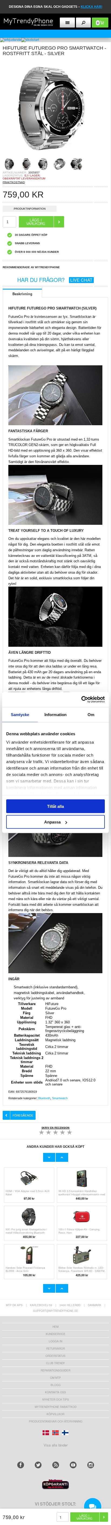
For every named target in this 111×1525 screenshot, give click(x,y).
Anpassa (52, 822)
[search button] (83, 23)
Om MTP (55, 1378)
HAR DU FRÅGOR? (54, 280)
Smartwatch (60, 1098)
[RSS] (55, 1465)
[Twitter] (38, 1465)
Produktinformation (30, 208)
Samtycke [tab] (20, 714)
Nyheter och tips (55, 1399)
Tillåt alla (55, 806)
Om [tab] (91, 714)
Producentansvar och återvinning (55, 1421)
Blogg (56, 1385)
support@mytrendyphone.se (55, 1311)
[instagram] (90, 1465)
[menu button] (67, 23)
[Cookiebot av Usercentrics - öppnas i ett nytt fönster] (81, 699)
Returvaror (55, 1348)
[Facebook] (20, 1465)
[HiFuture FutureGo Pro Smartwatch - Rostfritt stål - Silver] (51, 155)
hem (55, 1327)
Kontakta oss (55, 1392)
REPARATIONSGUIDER (55, 1370)
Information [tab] (55, 714)
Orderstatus (55, 1356)
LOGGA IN (55, 1341)
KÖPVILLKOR (55, 1414)
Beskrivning (22, 293)
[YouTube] (73, 1465)
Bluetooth (44, 1098)
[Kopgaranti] (55, 1487)
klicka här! (91, 7)
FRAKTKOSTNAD (14, 182)
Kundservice (55, 1334)
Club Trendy (55, 1363)
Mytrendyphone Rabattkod (56, 1407)
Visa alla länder (56, 1445)
